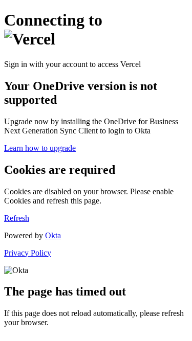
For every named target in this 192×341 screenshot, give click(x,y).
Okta (53, 235)
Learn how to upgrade (40, 148)
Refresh (16, 218)
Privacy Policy (27, 252)
